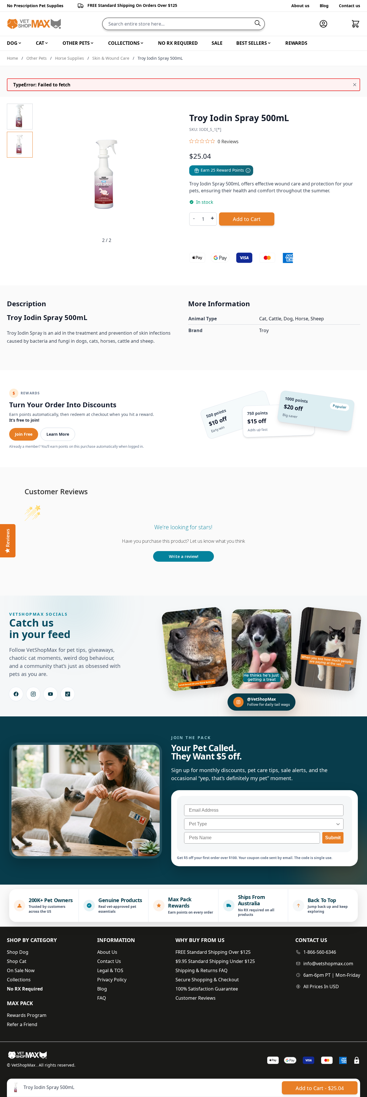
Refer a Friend (22, 1024)
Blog (324, 5)
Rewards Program (26, 1015)
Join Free (23, 434)
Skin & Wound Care (110, 58)
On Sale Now (21, 970)
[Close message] (354, 84)
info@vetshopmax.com (328, 963)
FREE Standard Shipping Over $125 (213, 952)
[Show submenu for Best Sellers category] (269, 43)
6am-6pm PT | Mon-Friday (331, 975)
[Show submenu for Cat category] (46, 43)
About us (300, 5)
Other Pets (36, 58)
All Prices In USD (321, 986)
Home (12, 58)
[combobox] (262, 824)
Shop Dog (17, 952)
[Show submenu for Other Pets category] (92, 43)
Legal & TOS (110, 970)
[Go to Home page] (34, 24)
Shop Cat (16, 961)
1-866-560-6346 (319, 952)
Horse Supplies (69, 58)
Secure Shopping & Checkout (207, 979)
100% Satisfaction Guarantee (206, 989)
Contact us (349, 5)
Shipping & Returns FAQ (201, 970)
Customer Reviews (195, 998)
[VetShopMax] (28, 1055)
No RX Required (25, 989)
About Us (107, 952)
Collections (19, 979)
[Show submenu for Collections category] (142, 43)
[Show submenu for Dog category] (19, 43)
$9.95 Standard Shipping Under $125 (215, 961)
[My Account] (326, 23)
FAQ (101, 998)
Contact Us (109, 961)
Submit (333, 837)
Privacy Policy (111, 979)
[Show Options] (338, 824)
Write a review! (183, 556)
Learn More (57, 434)
